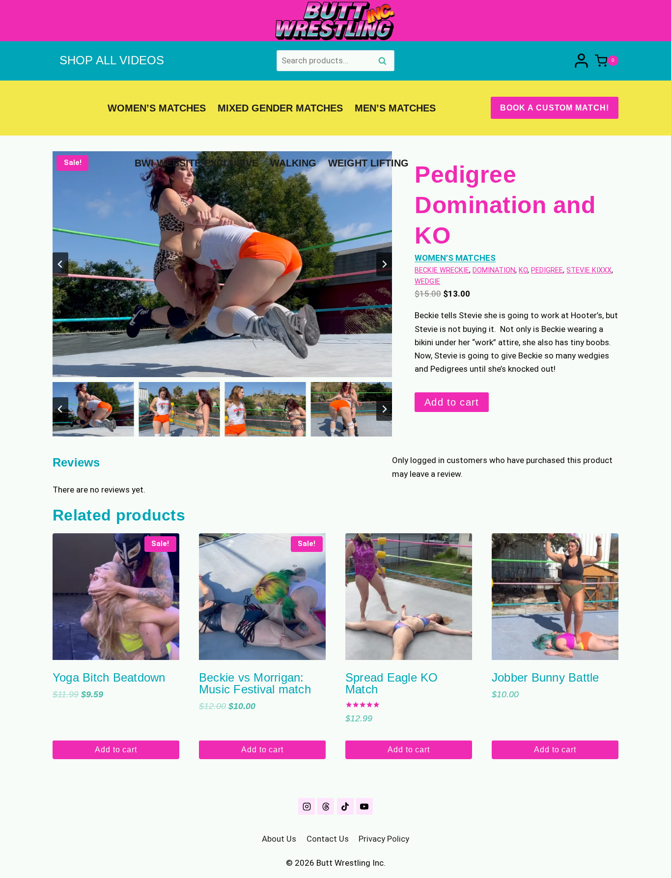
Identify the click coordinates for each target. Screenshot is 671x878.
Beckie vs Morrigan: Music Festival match (255, 683)
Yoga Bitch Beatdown (109, 677)
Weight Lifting (368, 163)
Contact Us (328, 839)
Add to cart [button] (116, 749)
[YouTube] (364, 806)
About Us (279, 839)
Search (385, 61)
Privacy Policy (384, 839)
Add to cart (451, 402)
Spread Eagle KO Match (391, 683)
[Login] (581, 60)
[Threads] (325, 806)
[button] (93, 409)
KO (523, 270)
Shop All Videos (111, 60)
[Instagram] (306, 806)
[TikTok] (345, 806)
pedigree (547, 270)
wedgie (427, 281)
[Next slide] (384, 264)
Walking (293, 163)
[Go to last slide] (60, 264)
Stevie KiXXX (589, 270)
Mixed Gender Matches (280, 108)
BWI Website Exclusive (196, 163)
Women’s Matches (157, 108)
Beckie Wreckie (442, 270)
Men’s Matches (395, 108)
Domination (494, 270)
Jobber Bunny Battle (545, 677)
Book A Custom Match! (554, 108)
